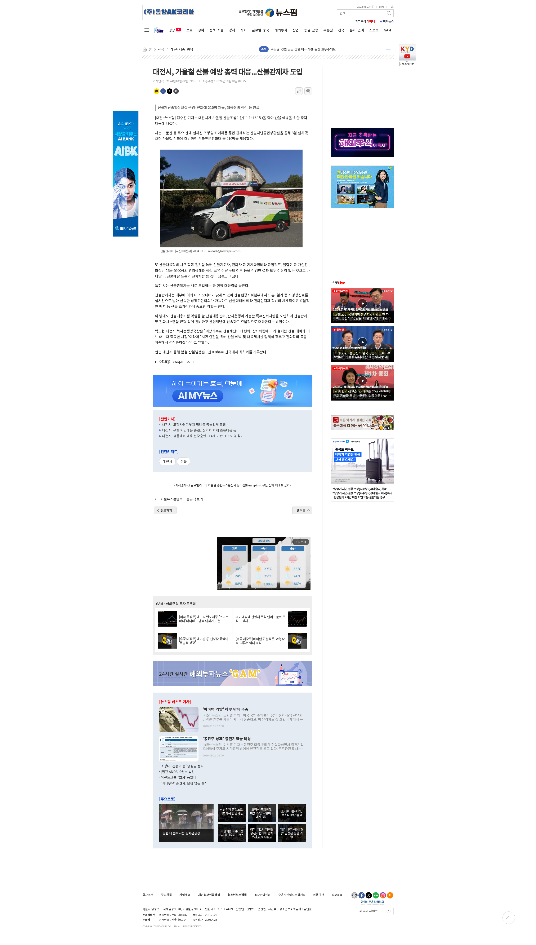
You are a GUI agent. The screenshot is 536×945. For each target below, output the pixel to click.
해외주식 (365, 21)
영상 (172, 29)
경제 (232, 29)
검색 (389, 13)
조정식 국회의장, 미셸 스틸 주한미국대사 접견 (261, 813)
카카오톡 (156, 91)
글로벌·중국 (260, 29)
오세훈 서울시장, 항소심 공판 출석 (291, 813)
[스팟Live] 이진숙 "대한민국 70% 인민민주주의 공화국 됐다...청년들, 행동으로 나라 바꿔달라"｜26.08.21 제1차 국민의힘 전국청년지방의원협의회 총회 (362, 393)
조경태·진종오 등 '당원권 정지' (183, 766)
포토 (189, 29)
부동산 (328, 29)
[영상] (362, 304)
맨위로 (301, 510)
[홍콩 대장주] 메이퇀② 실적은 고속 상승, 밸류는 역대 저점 (260, 641)
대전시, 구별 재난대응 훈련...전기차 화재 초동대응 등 (199, 430)
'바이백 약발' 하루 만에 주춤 (226, 709)
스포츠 (374, 29)
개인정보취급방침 (209, 894)
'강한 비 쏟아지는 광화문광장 (181, 833)
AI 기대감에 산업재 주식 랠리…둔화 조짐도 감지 (260, 619)
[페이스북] (361, 895)
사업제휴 (184, 894)
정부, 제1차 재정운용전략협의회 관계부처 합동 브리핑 (261, 833)
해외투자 (281, 29)
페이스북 (163, 91)
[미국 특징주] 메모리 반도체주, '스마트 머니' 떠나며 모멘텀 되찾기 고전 (203, 619)
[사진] (178, 718)
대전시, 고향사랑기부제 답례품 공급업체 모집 (194, 424)
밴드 (176, 91)
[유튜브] (354, 895)
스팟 (338, 282)
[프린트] (308, 91)
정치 (201, 29)
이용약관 (318, 894)
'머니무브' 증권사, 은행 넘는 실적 (184, 783)
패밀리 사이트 (368, 911)
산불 (183, 461)
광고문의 (337, 894)
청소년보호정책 (237, 894)
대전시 (167, 461)
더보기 (388, 49)
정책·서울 (216, 29)
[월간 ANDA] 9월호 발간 (178, 771)
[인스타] (383, 895)
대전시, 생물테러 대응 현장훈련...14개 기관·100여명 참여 (203, 435)
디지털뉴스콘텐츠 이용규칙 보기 (180, 499)
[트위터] (369, 895)
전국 (341, 29)
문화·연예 (357, 29)
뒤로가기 (166, 510)
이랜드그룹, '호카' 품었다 (178, 777)
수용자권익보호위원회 (291, 894)
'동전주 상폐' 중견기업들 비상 (227, 738)
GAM (387, 29)
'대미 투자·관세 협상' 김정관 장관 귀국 (291, 833)
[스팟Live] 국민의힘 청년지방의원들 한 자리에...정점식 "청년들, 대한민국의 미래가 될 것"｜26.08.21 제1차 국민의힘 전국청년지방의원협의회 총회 (362, 316)
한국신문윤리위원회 (372, 902)
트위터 (169, 91)
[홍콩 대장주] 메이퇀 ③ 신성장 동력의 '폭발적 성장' (203, 641)
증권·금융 (311, 29)
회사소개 (147, 894)
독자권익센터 (262, 894)
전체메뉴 (146, 30)
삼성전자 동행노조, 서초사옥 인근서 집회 (232, 813)
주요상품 (166, 894)
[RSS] (390, 895)
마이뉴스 (387, 21)
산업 (295, 29)
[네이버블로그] (376, 895)
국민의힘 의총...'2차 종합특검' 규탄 (232, 833)
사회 (243, 29)
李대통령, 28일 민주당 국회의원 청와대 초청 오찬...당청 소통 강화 (314, 49)
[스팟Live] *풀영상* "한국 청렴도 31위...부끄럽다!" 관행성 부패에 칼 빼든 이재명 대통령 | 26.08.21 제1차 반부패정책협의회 (362, 355)
